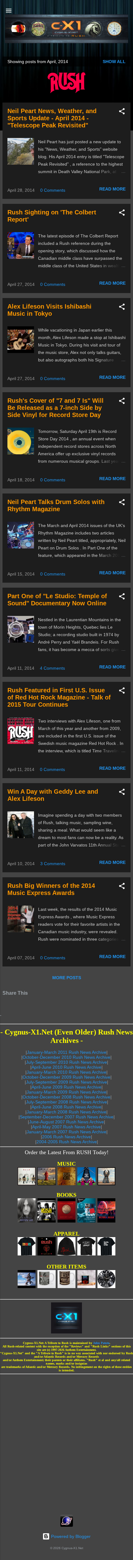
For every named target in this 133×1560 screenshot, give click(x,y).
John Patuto (101, 1343)
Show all (114, 61)
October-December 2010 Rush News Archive (66, 1057)
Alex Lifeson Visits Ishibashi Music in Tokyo (49, 310)
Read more (112, 188)
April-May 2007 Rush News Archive (66, 1126)
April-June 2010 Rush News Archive (66, 1067)
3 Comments (52, 863)
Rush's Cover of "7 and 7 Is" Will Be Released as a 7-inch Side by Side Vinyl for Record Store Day (55, 407)
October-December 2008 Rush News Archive (66, 1096)
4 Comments (52, 668)
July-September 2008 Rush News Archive (66, 1101)
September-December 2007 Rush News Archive (67, 1116)
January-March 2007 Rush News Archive (66, 1131)
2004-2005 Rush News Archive (66, 1141)
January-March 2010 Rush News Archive (66, 1072)
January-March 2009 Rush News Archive (66, 1092)
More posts (66, 977)
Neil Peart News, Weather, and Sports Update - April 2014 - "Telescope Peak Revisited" (52, 118)
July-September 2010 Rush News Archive (66, 1062)
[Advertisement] (66, 1442)
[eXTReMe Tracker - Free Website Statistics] (66, 1525)
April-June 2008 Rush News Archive (66, 1106)
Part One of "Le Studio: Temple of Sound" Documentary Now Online (57, 600)
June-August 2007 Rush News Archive (66, 1121)
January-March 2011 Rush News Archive (66, 1052)
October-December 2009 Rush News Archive (66, 1077)
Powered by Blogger (70, 1536)
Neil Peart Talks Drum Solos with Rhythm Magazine (56, 505)
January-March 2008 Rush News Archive (66, 1111)
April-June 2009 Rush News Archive (66, 1087)
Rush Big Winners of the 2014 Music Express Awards (51, 889)
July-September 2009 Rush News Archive (66, 1082)
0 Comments (52, 190)
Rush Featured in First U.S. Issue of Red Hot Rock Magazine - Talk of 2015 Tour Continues (59, 697)
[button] (122, 112)
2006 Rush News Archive (66, 1136)
